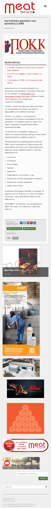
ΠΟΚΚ (15, 238)
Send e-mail (29, 228)
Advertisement (25, 399)
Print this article (14, 228)
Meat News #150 (11, 270)
